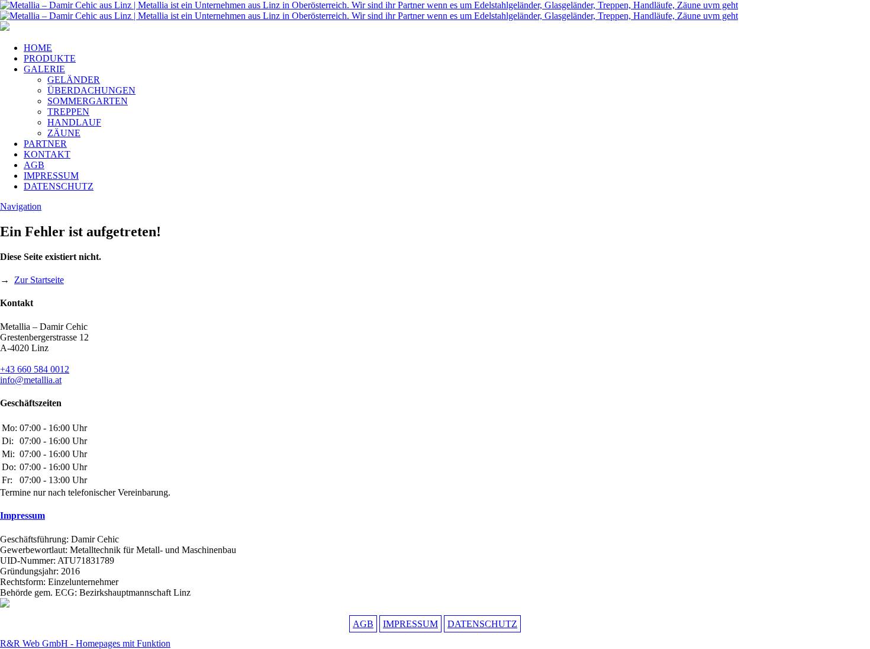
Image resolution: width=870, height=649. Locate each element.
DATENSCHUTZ (59, 186)
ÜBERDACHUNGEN (91, 90)
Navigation (20, 206)
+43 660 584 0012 (34, 369)
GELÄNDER (73, 80)
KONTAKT (47, 154)
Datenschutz (482, 624)
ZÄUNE (63, 133)
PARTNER (45, 144)
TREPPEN (68, 112)
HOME (38, 48)
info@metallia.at (31, 380)
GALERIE (44, 69)
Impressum (22, 515)
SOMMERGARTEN (87, 101)
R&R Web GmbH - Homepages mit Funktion (85, 643)
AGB (34, 165)
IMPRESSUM (51, 176)
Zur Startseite (39, 280)
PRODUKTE (50, 58)
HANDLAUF (74, 122)
